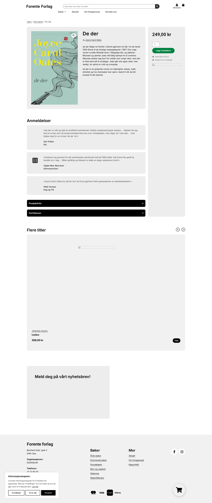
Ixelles (35, 334)
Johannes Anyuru (40, 331)
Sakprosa (94, 473)
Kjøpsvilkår (134, 464)
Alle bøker (38, 22)
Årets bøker (95, 456)
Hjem (29, 22)
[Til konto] (177, 5)
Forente (39, 6)
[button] (73, 35)
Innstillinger (16, 493)
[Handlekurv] (184, 5)
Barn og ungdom (98, 469)
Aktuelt (132, 456)
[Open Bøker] (65, 11)
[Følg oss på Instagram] (182, 452)
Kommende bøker (98, 460)
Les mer (35, 487)
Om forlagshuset (136, 460)
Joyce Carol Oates (93, 40)
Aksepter (48, 493)
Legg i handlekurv (163, 50)
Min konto (177, 8)
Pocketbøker (96, 464)
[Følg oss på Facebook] (174, 452)
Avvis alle (33, 493)
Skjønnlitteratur (97, 478)
